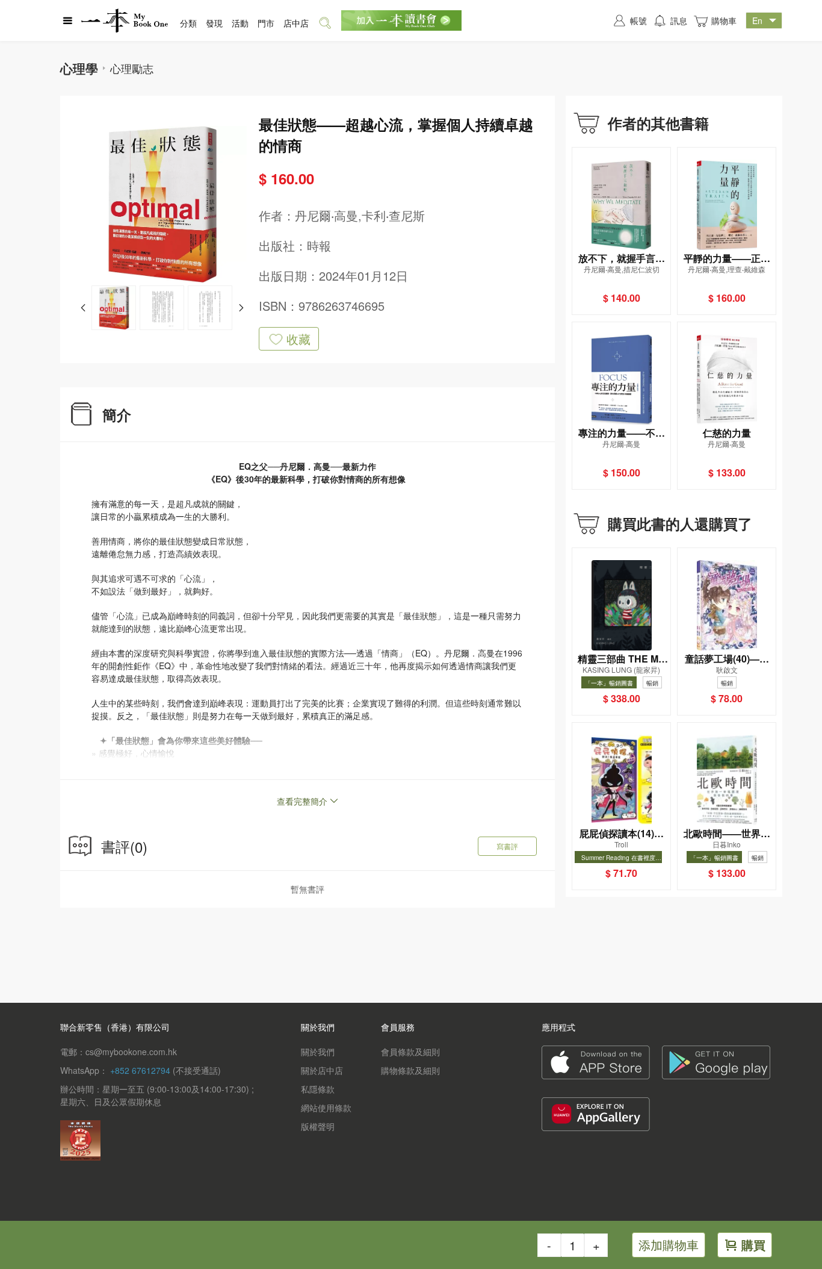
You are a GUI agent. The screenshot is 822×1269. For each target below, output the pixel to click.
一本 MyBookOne (124, 20)
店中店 (296, 23)
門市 (266, 23)
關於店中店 (322, 1070)
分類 (188, 23)
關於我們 (318, 1052)
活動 (240, 23)
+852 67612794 (140, 1070)
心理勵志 (131, 68)
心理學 (79, 68)
